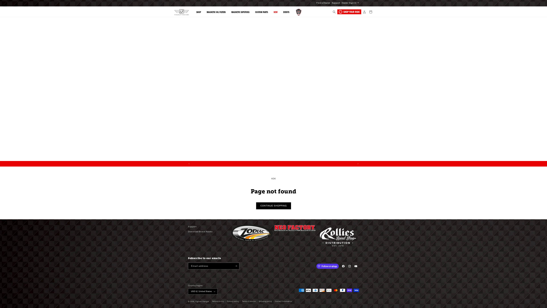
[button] (334, 12)
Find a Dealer (323, 3)
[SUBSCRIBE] (236, 266)
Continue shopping (273, 205)
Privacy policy (233, 301)
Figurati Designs (202, 301)
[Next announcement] (358, 163)
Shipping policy (265, 301)
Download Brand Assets (200, 231)
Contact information (283, 301)
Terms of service (249, 301)
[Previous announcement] (189, 163)
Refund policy (218, 301)
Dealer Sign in (349, 3)
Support (336, 3)
